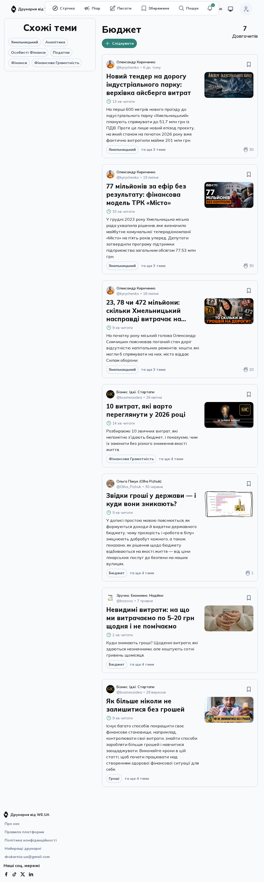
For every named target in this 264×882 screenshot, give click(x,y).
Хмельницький (24, 42)
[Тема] (230, 9)
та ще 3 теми (153, 149)
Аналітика (55, 42)
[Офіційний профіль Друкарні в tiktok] (14, 874)
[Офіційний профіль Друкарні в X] (22, 874)
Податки (61, 52)
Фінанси (19, 62)
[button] (209, 8)
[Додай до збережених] (248, 64)
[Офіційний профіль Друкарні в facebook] (6, 874)
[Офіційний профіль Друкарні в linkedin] (31, 874)
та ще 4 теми (171, 458)
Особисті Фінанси (28, 52)
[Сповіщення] (210, 8)
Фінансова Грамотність (56, 62)
